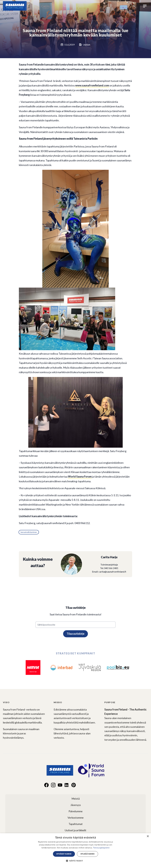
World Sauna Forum (80, 476)
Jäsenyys (75, 805)
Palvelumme (76, 811)
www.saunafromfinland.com (92, 85)
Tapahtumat (76, 824)
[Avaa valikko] (145, 6)
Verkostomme (76, 817)
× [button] (148, 836)
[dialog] (75, 849)
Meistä (76, 798)
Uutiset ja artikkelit (75, 830)
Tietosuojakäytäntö (101, 847)
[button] (75, 860)
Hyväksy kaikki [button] (64, 854)
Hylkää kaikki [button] (88, 854)
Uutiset (86, 44)
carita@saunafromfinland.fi (112, 571)
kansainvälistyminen (29, 532)
